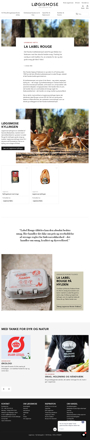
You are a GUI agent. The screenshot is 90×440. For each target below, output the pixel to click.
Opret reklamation (6, 420)
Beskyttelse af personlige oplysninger (76, 408)
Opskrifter (47, 408)
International (26, 410)
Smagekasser (11, 13)
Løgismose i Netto (50, 414)
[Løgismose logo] (45, 5)
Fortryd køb (4, 418)
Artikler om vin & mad (50, 406)
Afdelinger (26, 412)
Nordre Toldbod (49, 416)
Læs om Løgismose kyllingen (13, 148)
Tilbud (5, 13)
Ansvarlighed (26, 406)
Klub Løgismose (68, 3)
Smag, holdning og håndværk (64, 376)
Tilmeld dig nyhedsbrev (51, 412)
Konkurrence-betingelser (73, 416)
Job (24, 414)
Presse (25, 416)
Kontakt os (85, 3)
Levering (69, 410)
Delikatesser (28, 13)
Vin (2, 13)
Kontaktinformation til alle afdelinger (10, 416)
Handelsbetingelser (72, 406)
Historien (25, 408)
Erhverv (77, 3)
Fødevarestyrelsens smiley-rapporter (76, 414)
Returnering (70, 412)
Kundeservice (4, 406)
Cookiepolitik (70, 418)
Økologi (6, 363)
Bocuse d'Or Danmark (51, 418)
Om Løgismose (27, 418)
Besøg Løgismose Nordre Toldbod (69, 306)
